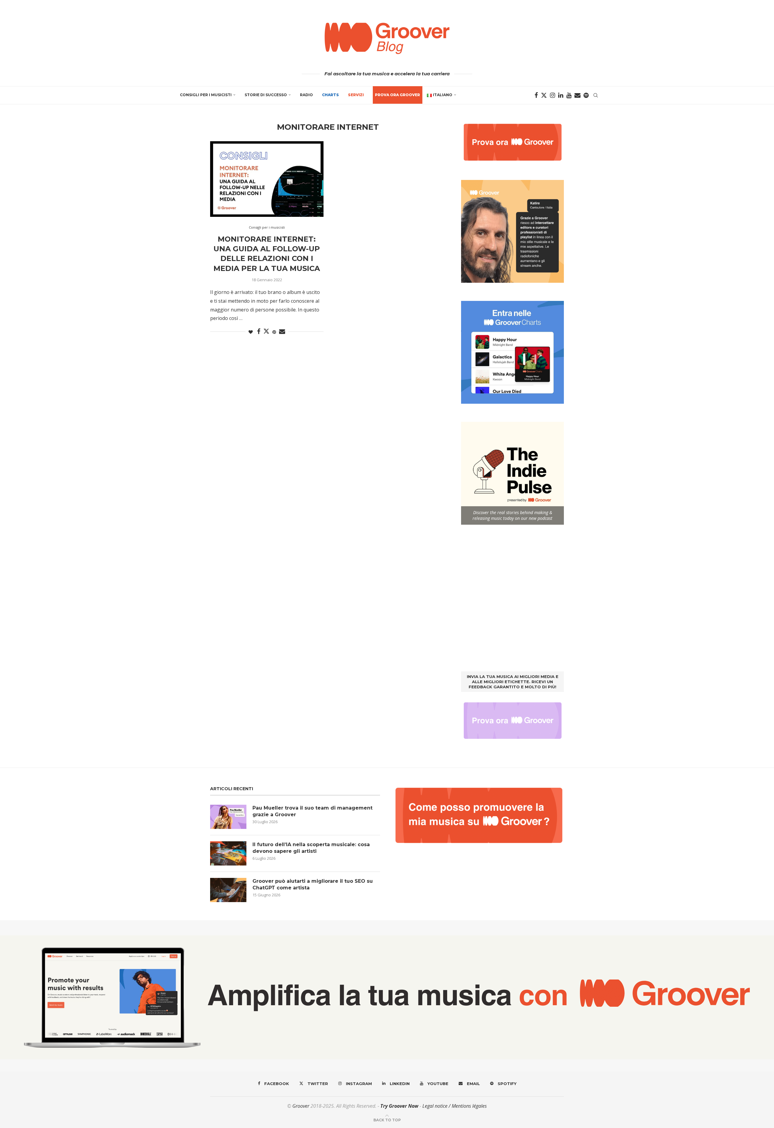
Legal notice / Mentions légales (454, 1106)
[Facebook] (536, 95)
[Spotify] (586, 95)
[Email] (577, 95)
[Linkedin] (560, 95)
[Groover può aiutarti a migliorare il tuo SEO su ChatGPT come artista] (228, 890)
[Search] (596, 95)
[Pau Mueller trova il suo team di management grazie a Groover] (228, 817)
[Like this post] (251, 332)
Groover (300, 1106)
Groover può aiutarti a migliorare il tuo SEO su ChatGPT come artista (312, 884)
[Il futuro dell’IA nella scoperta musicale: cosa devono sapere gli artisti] (228, 853)
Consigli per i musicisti (206, 95)
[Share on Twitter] (266, 331)
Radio (306, 95)
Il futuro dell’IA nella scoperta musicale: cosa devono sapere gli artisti (311, 848)
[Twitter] (544, 95)
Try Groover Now (399, 1106)
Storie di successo (266, 95)
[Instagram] (552, 95)
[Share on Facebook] (258, 331)
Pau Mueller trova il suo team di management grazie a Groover (312, 811)
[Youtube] (568, 95)
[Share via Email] (282, 331)
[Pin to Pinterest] (274, 332)
